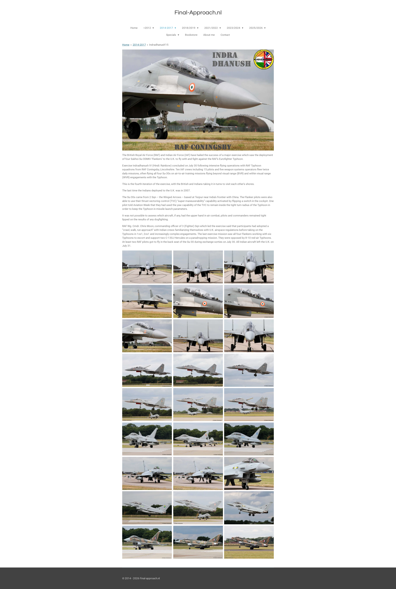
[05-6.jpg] (198, 301)
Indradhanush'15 (158, 44)
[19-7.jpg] (147, 473)
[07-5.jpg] (147, 336)
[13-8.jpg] (147, 404)
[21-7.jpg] (249, 473)
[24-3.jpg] (249, 508)
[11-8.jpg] (198, 370)
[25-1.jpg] (147, 542)
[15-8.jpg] (249, 404)
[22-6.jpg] (147, 508)
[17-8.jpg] (198, 439)
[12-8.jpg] (249, 370)
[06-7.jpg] (249, 301)
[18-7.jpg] (249, 439)
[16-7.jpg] (147, 439)
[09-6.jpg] (249, 336)
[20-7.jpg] (198, 473)
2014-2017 (139, 44)
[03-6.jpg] (249, 267)
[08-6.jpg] (198, 336)
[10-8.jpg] (147, 370)
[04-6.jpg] (147, 301)
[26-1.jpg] (198, 542)
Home (125, 44)
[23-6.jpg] (198, 508)
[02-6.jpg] (198, 267)
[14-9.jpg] (198, 404)
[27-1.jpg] (249, 542)
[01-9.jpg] (147, 267)
